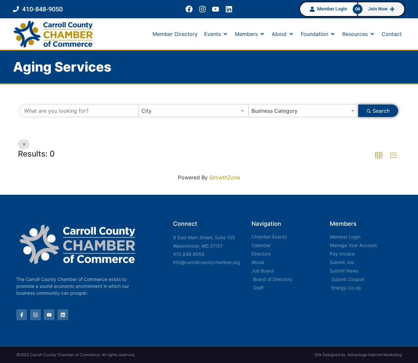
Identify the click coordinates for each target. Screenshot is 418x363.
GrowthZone (224, 177)
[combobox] (193, 111)
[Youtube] (216, 9)
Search (381, 110)
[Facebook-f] (21, 314)
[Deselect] (23, 144)
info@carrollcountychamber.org (206, 262)
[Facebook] (189, 9)
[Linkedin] (229, 9)
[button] (216, 34)
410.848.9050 (188, 254)
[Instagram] (202, 9)
